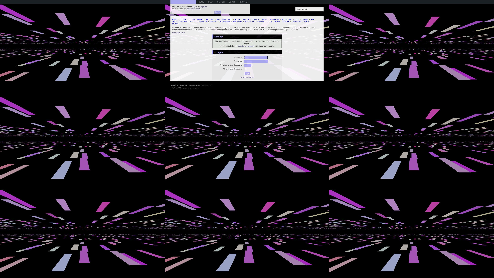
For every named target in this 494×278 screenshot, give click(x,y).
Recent (175, 19)
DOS (230, 19)
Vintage (191, 19)
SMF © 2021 (184, 85)
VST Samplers (224, 21)
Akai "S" (192, 21)
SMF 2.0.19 (174, 85)
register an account (246, 46)
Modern (200, 19)
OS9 (224, 19)
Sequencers (274, 19)
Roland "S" (203, 21)
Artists (306, 21)
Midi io (264, 19)
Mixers (277, 21)
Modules (260, 21)
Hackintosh (296, 21)
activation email (193, 9)
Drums (269, 21)
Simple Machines (194, 85)
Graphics (255, 19)
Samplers (183, 21)
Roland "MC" (287, 19)
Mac (218, 19)
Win (212, 19)
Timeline (286, 21)
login (195, 7)
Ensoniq (305, 19)
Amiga (237, 19)
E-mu (297, 19)
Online (183, 19)
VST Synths (237, 21)
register (204, 7)
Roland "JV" (249, 21)
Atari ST (245, 19)
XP (207, 19)
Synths (213, 21)
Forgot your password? (247, 77)
